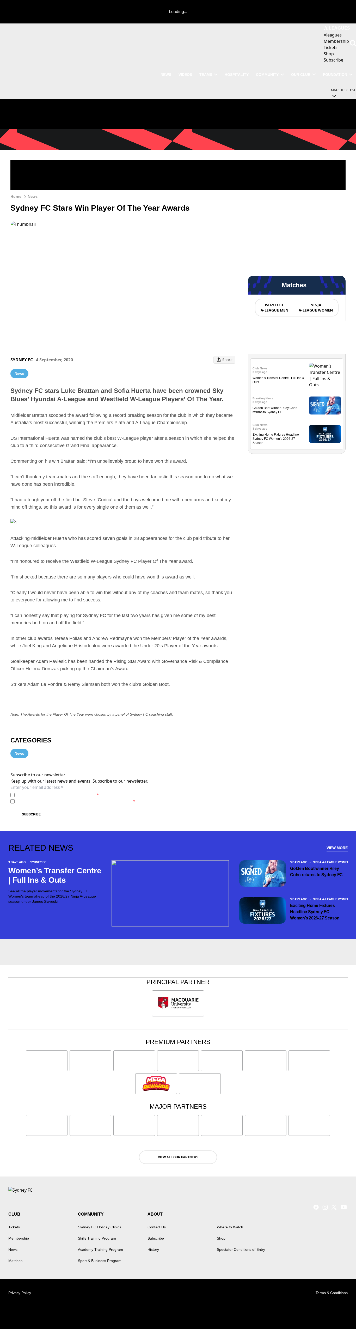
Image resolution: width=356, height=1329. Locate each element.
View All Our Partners (178, 1157)
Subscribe (31, 814)
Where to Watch (230, 1227)
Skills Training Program (97, 1238)
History (153, 1249)
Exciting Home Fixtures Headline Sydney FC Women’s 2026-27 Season (276, 439)
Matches (15, 1261)
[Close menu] (340, 1313)
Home (15, 196)
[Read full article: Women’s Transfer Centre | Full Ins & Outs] (325, 375)
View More (337, 848)
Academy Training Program (100, 1249)
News (166, 74)
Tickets (14, 1227)
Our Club (300, 74)
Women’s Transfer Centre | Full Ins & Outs (54, 875)
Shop (221, 1238)
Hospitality (237, 74)
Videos (185, 74)
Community (267, 74)
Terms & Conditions (332, 1293)
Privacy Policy (53, 794)
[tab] (274, 307)
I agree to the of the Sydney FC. (58, 794)
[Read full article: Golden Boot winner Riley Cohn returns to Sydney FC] (325, 405)
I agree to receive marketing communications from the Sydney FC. (76, 801)
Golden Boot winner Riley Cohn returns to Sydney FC (316, 871)
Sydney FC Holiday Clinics (99, 1227)
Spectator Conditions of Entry (241, 1249)
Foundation (335, 74)
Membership (18, 1238)
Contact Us (157, 1227)
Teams (205, 74)
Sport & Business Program (99, 1261)
